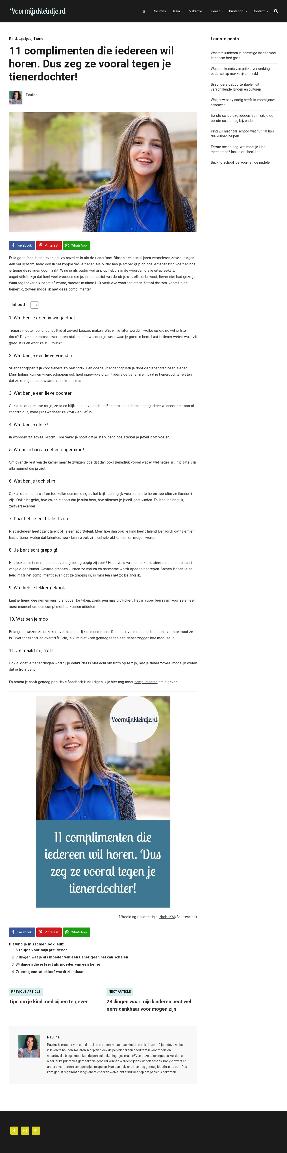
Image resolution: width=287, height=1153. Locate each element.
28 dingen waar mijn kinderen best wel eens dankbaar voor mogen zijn (149, 1005)
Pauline (53, 1037)
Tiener (39, 38)
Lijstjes (25, 38)
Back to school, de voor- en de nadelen (241, 162)
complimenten (146, 682)
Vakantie (195, 11)
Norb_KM (167, 917)
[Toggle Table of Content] (32, 305)
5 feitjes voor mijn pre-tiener (41, 950)
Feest (215, 11)
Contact (259, 11)
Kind (13, 38)
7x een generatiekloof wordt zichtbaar (50, 972)
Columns (159, 11)
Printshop (236, 11)
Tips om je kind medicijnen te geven (49, 1001)
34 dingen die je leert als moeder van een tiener (58, 964)
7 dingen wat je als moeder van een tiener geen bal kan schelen (72, 957)
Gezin (176, 11)
